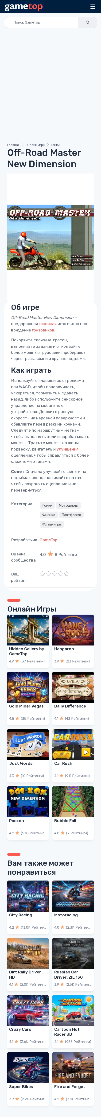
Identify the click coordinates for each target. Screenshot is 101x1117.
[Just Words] (28, 744)
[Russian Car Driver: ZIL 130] (73, 953)
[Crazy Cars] (28, 1010)
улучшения (67, 449)
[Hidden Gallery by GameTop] (28, 630)
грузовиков (43, 330)
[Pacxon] (28, 801)
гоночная (48, 323)
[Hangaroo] (73, 630)
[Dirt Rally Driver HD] (28, 953)
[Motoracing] (73, 896)
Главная (13, 145)
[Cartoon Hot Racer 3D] (73, 1010)
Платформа (71, 515)
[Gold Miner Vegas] (28, 687)
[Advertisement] (50, 86)
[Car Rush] (73, 744)
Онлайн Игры (35, 145)
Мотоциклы (68, 505)
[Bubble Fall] (73, 801)
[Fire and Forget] (73, 1067)
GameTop (48, 540)
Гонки (55, 145)
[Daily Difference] (73, 687)
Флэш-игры (52, 524)
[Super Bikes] (28, 1067)
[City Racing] (28, 896)
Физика (48, 515)
